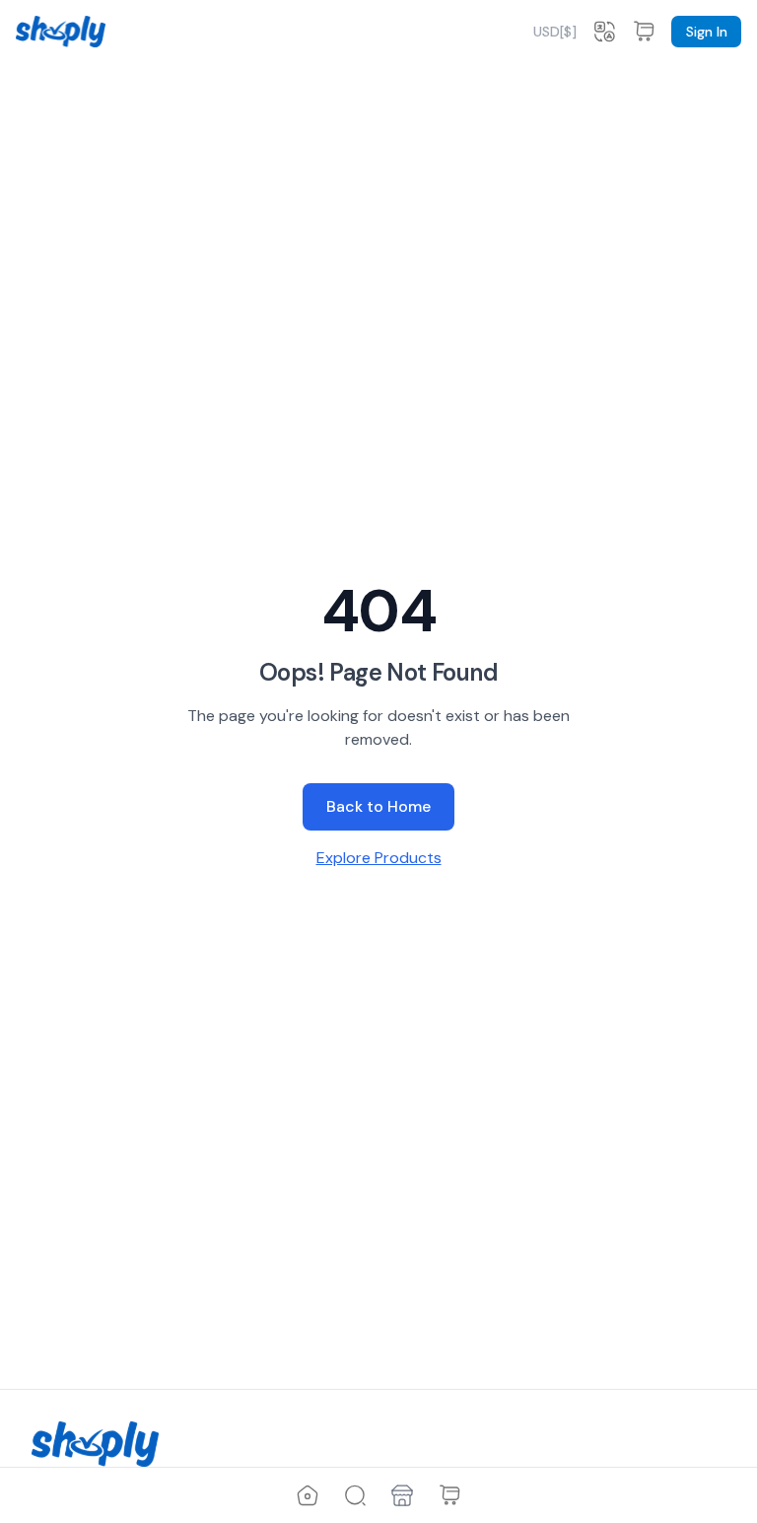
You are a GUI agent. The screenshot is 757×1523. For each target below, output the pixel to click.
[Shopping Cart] (449, 1495)
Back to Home (378, 806)
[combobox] (555, 31)
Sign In (706, 31)
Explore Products (379, 857)
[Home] (307, 1495)
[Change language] (604, 31)
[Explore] (355, 1495)
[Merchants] (402, 1495)
